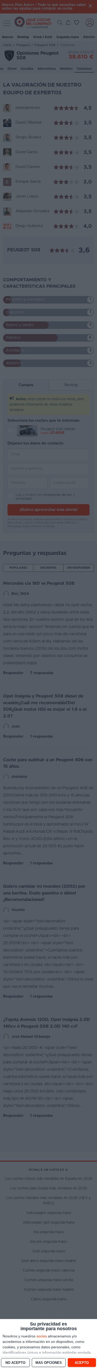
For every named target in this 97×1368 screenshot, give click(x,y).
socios (41, 1336)
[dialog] (48, 1343)
